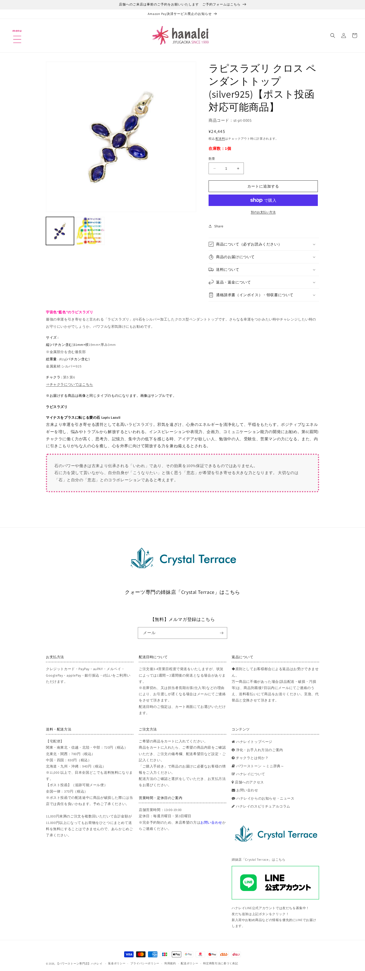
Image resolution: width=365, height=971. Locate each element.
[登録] (221, 633)
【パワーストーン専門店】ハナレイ (79, 963)
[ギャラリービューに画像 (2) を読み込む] (90, 231)
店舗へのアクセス (249, 782)
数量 (212, 159)
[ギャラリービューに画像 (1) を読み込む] (60, 231)
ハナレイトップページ (254, 741)
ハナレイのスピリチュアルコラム (263, 806)
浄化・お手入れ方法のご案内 (259, 750)
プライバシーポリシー (144, 963)
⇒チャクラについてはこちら (69, 384)
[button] (17, 33)
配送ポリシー (189, 963)
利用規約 (170, 963)
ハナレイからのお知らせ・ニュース (265, 798)
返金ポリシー (116, 963)
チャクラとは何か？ (252, 758)
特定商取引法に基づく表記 (220, 963)
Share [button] (218, 226)
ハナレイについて (250, 774)
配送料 (220, 138)
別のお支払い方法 (263, 212)
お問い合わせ (211, 822)
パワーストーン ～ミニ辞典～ (260, 766)
